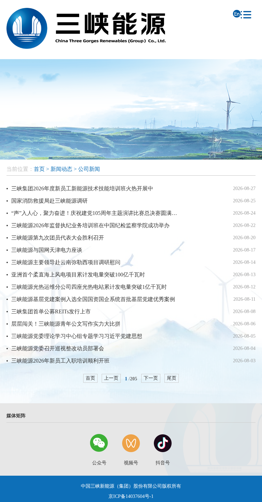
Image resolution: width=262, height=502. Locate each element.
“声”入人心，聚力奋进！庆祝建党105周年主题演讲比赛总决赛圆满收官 (95, 213)
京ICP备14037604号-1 (131, 496)
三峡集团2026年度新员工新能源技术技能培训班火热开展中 (82, 188)
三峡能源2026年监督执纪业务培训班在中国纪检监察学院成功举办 (90, 225)
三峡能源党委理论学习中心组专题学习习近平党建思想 (76, 336)
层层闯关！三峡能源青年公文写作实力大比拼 (65, 324)
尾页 (171, 378)
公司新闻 (89, 169)
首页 (39, 169)
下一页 (151, 378)
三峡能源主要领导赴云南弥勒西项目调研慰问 (65, 262)
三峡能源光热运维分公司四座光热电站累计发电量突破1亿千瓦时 (89, 287)
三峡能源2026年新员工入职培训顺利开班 (60, 361)
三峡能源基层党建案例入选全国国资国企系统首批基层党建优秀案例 (93, 299)
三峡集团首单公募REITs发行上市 (51, 311)
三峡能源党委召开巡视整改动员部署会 (57, 348)
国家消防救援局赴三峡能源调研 (49, 201)
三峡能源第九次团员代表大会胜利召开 (57, 238)
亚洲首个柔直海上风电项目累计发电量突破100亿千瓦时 (78, 274)
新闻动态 (61, 169)
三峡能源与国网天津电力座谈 (46, 250)
